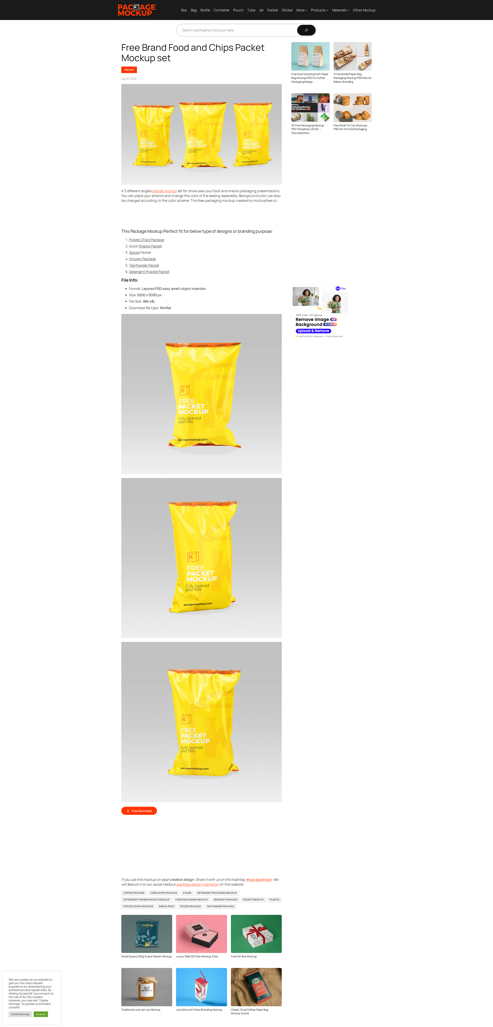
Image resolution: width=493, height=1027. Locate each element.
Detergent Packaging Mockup (217, 892)
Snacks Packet (150, 246)
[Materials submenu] (348, 10)
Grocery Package (142, 258)
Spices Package (190, 906)
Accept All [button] (41, 1014)
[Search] (306, 30)
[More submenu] (306, 10)
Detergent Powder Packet (149, 271)
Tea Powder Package (220, 906)
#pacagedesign (259, 879)
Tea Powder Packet (144, 265)
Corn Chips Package (163, 892)
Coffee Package (133, 892)
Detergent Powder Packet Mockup (146, 899)
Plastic (275, 899)
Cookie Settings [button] (20, 1014)
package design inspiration (197, 884)
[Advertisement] (191, 215)
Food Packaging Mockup (191, 899)
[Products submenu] (327, 10)
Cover (187, 892)
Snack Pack (166, 906)
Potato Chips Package (146, 239)
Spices (134, 252)
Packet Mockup (253, 899)
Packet (129, 70)
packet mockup (164, 191)
